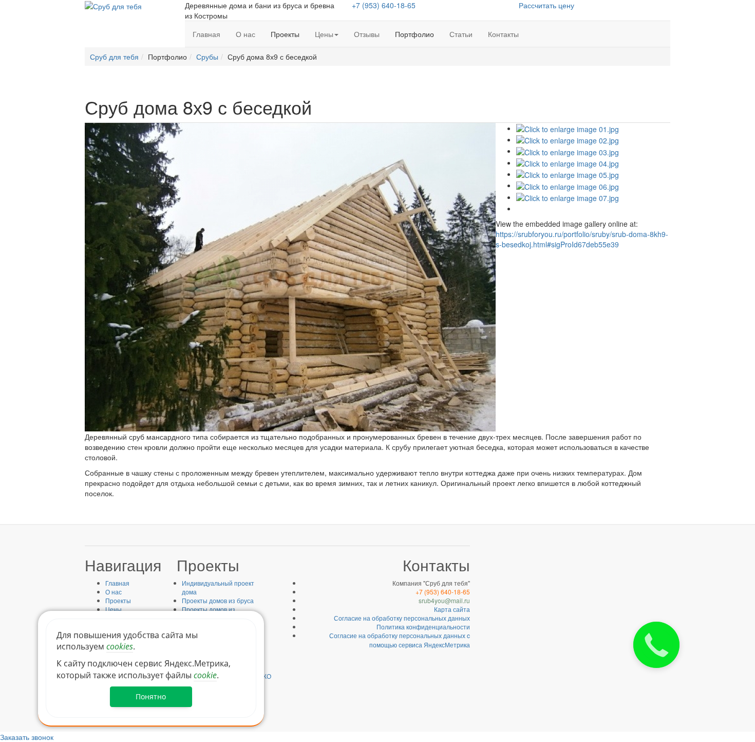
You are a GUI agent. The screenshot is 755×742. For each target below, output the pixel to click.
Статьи (461, 34)
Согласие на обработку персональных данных (402, 617)
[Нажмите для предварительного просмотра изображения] (290, 275)
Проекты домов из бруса (218, 600)
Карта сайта (452, 609)
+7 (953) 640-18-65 (384, 5)
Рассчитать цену (546, 5)
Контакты (503, 34)
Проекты (118, 600)
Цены (324, 34)
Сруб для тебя (114, 56)
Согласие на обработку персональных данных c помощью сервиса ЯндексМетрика (399, 639)
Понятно (151, 696)
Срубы (207, 56)
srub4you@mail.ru (444, 600)
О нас (245, 34)
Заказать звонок (26, 737)
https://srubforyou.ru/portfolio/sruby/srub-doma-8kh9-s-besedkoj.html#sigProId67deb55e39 (582, 239)
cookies (119, 646)
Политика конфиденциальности (423, 626)
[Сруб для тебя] (113, 5)
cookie (205, 675)
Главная (206, 34)
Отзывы (367, 34)
